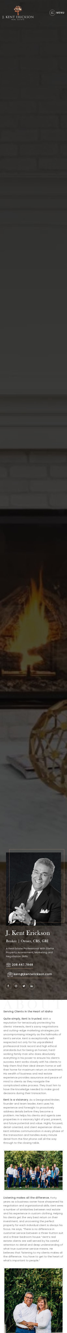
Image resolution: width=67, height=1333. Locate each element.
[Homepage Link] (18, 12)
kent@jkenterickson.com (33, 974)
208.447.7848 (22, 965)
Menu (60, 12)
